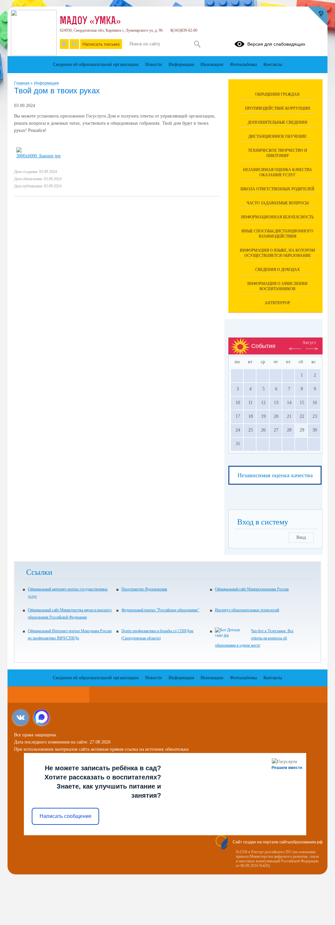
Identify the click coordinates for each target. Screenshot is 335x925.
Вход (301, 537)
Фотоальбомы (243, 64)
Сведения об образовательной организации (96, 64)
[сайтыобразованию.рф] (317, 16)
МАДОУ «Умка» (90, 21)
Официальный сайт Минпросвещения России (252, 589)
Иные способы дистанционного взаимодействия (277, 234)
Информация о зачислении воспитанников (277, 286)
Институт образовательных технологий (247, 610)
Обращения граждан (277, 94)
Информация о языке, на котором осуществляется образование (277, 253)
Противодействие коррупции (277, 108)
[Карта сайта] (74, 44)
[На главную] (64, 44)
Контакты (272, 64)
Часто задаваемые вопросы (278, 203)
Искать (197, 44)
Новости (153, 64)
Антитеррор (277, 303)
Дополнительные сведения (277, 122)
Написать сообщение (66, 816)
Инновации (212, 64)
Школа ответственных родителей (277, 189)
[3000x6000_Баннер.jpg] (39, 155)
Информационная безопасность (277, 217)
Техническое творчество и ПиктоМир (277, 153)
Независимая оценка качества (275, 475)
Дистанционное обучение (277, 136)
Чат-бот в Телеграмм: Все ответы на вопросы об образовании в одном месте (254, 638)
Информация (46, 83)
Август (309, 342)
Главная (22, 83)
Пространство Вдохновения (144, 589)
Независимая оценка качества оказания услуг (277, 172)
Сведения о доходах (277, 269)
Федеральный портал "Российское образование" (160, 610)
